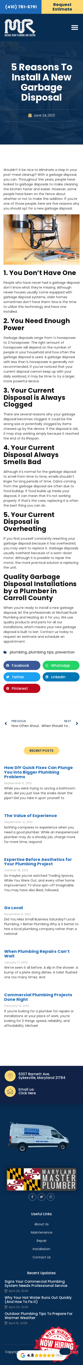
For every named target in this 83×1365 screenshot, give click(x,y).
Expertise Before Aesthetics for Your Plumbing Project (38, 862)
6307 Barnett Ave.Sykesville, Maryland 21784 (41, 1076)
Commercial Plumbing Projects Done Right (38, 997)
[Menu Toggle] (74, 27)
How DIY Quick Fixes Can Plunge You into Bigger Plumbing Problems (38, 772)
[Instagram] (51, 1197)
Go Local (13, 908)
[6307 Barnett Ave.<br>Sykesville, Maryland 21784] (10, 1075)
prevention (65, 652)
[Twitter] (41, 1197)
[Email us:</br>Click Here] (10, 1091)
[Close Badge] (65, 1351)
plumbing (18, 652)
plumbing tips (41, 652)
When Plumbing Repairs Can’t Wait (37, 953)
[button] (21, 665)
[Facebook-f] (32, 1197)
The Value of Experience (30, 815)
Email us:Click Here (27, 1091)
